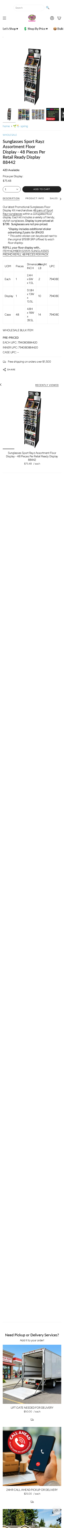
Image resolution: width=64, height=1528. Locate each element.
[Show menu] (4, 18)
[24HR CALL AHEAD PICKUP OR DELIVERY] (32, 1456)
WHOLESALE (10, 134)
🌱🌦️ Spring (20, 126)
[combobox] (28, 8)
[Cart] (59, 18)
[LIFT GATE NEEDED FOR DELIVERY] (32, 1374)
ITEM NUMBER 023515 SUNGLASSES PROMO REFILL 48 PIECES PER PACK (26, 252)
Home (6, 126)
